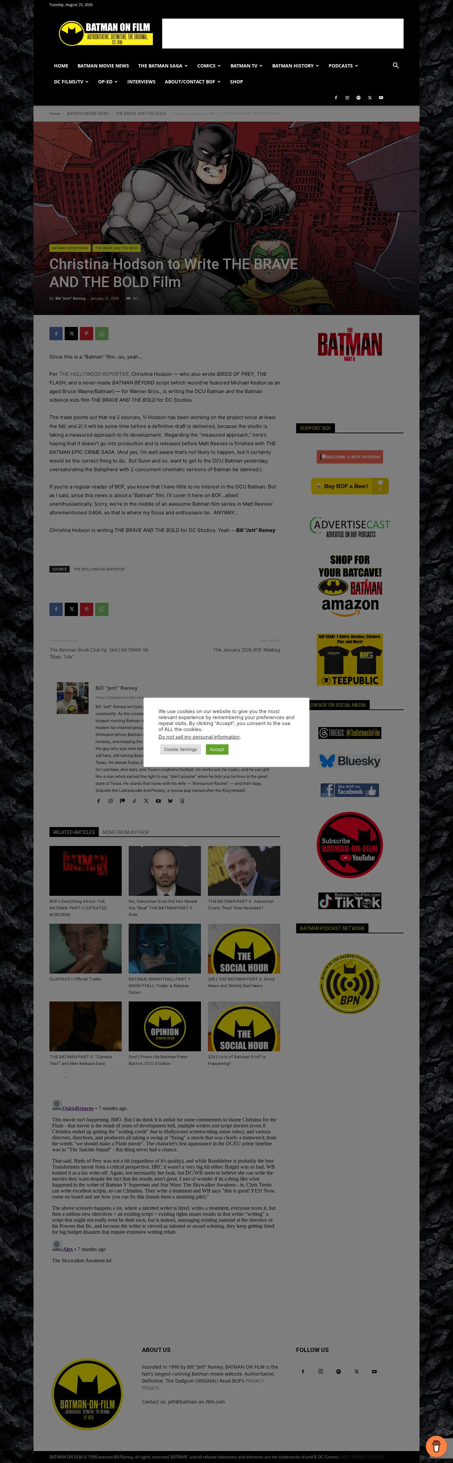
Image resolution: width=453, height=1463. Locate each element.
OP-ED (105, 81)
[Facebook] (336, 98)
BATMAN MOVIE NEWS (103, 65)
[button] (396, 66)
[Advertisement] (283, 34)
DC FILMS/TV (68, 81)
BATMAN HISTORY (293, 65)
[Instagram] (347, 98)
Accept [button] (217, 749)
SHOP (236, 81)
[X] (370, 98)
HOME (61, 65)
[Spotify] (358, 98)
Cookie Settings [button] (180, 749)
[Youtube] (381, 98)
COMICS (206, 65)
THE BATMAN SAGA (160, 65)
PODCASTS (341, 65)
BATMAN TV (243, 65)
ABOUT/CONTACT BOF (190, 81)
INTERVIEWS (141, 81)
